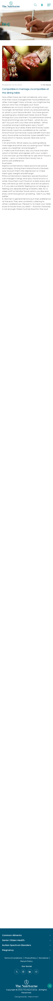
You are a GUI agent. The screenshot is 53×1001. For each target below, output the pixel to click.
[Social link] (16, 971)
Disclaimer (44, 958)
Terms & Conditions (13, 958)
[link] (42, 5)
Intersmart (33, 997)
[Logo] (11, 4)
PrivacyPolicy (31, 958)
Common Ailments (12, 935)
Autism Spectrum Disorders (16, 945)
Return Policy (26, 961)
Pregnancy (8, 950)
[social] (49, 985)
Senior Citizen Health (13, 940)
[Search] (35, 5)
